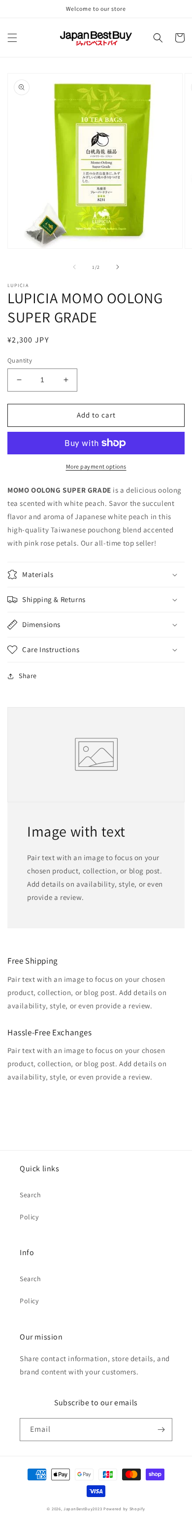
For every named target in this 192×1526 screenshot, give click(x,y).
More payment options (96, 466)
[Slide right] (117, 267)
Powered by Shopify (124, 1508)
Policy (29, 1216)
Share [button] (28, 675)
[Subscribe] (161, 1429)
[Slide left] (74, 267)
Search (30, 1194)
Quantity (19, 360)
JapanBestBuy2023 (83, 1508)
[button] (12, 38)
